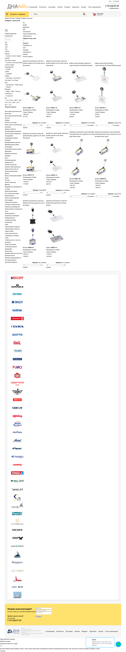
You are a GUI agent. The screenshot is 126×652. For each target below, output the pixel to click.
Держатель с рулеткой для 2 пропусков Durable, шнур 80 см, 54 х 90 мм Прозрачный (57, 135)
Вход (110, 1)
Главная (7, 18)
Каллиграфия (8, 147)
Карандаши (8, 151)
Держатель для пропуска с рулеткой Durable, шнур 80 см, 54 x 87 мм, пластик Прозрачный (57, 63)
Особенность (8, 93)
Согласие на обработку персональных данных (32, 633)
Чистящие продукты (10, 260)
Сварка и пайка (9, 231)
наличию (25, 54)
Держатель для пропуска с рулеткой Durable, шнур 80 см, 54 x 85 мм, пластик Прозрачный (34, 63)
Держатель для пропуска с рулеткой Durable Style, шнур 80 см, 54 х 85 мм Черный (56, 203)
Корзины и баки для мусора (12, 167)
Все (24, 23)
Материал (7, 89)
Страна (7, 71)
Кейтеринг (8, 156)
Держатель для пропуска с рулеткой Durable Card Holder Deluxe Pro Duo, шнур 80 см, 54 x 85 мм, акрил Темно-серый (108, 134)
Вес (6, 98)
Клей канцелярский (10, 160)
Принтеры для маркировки (12, 207)
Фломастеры (8, 251)
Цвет (6, 82)
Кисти (6, 158)
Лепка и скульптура (10, 182)
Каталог (12, 18)
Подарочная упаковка (11, 202)
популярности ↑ (27, 52)
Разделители (8, 222)
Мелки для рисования (11, 191)
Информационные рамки (12, 144)
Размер (7, 76)
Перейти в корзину (5, 641)
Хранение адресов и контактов (13, 253)
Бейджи (18, 18)
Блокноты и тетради (10, 122)
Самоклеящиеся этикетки (12, 229)
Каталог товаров (17, 14)
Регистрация (116, 1)
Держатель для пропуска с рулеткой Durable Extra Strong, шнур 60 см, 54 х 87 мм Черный (34, 203)
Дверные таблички (10, 129)
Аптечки (7, 118)
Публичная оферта (25, 634)
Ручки (6, 224)
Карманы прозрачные (11, 153)
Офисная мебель (9, 196)
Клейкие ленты (9, 162)
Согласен (2, 651)
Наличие (7, 54)
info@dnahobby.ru (114, 8)
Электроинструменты (11, 262)
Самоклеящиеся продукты (12, 227)
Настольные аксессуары (12, 193)
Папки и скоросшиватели (12, 198)
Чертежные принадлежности (13, 258)
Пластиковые (27, 31)
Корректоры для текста (11, 169)
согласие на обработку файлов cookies (89, 649)
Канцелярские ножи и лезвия (13, 149)
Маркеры (7, 184)
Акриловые (26, 27)
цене (24, 48)
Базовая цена (9, 36)
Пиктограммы (9, 200)
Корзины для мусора (11, 164)
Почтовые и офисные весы (12, 204)
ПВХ (24, 29)
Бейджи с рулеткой (26, 18)
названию (25, 50)
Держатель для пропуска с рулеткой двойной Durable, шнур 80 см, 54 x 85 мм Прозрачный (34, 136)
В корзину (91, 125)
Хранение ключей (10, 255)
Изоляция (7, 140)
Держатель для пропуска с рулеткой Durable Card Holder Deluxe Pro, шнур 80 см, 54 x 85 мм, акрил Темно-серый (82, 134)
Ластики (7, 180)
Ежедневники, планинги (11, 138)
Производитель (9, 67)
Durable (25, 25)
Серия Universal (27, 36)
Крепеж (7, 173)
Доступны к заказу (10, 60)
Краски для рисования (11, 171)
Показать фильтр (28, 56)
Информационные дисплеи (12, 142)
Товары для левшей (10, 244)
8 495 (112, 6)
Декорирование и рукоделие (13, 131)
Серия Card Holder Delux (29, 34)
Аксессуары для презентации (13, 116)
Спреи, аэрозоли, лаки (11, 233)
